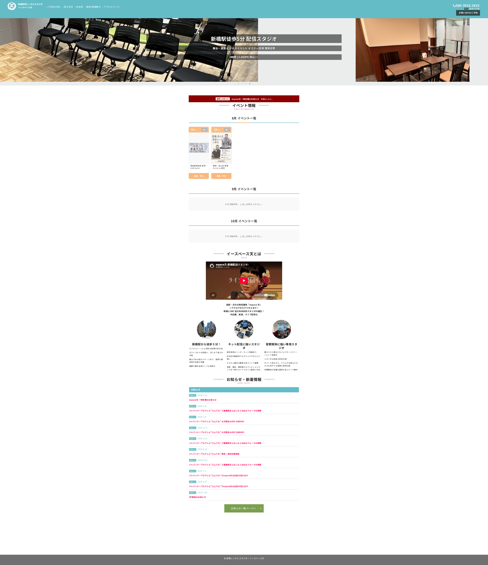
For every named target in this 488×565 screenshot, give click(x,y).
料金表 (79, 6)
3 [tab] (246, 83)
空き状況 (68, 6)
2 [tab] (242, 83)
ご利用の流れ (54, 6)
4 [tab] (249, 83)
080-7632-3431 (467, 5)
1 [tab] (238, 83)
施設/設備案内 (93, 6)
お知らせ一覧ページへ (243, 508)
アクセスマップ (111, 6)
